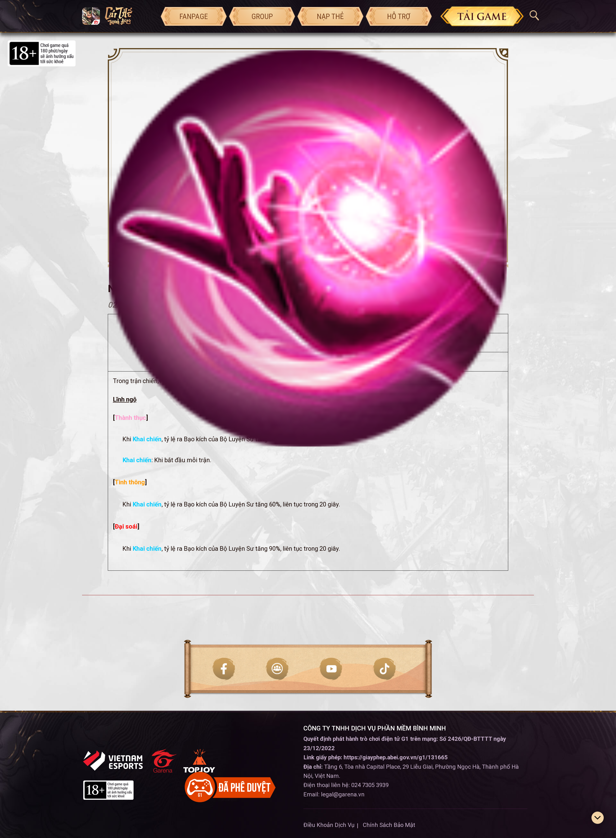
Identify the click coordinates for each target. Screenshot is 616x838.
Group (262, 16)
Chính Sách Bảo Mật (389, 825)
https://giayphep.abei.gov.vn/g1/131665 (396, 757)
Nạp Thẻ (330, 16)
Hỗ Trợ (398, 16)
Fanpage (194, 16)
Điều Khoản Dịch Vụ (328, 825)
